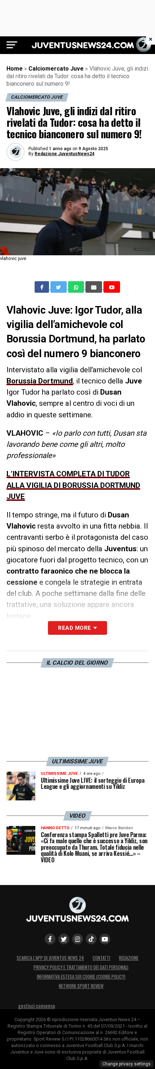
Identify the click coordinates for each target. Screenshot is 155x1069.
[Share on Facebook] (42, 287)
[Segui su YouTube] (104, 939)
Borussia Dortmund (39, 381)
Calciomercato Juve (56, 68)
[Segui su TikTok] (91, 939)
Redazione (128, 958)
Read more (74, 628)
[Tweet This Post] (59, 287)
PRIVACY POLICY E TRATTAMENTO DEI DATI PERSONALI (81, 967)
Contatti (101, 958)
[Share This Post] (76, 287)
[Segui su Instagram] (77, 939)
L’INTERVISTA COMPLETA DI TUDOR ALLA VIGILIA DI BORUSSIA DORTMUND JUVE (73, 485)
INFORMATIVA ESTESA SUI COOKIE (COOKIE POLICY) (81, 976)
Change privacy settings (126, 1063)
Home (14, 68)
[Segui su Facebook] (50, 939)
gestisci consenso (36, 1006)
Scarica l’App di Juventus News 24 (50, 958)
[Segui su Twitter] (63, 939)
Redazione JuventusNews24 (64, 153)
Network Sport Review (81, 986)
